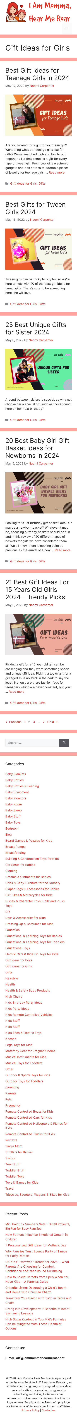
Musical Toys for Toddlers (23, 1063)
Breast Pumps (15, 846)
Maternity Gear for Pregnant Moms (30, 1051)
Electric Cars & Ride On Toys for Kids (31, 954)
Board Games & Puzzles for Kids (28, 840)
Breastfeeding (15, 852)
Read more (57, 172)
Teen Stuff (12, 1164)
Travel (9, 1188)
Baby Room (13, 804)
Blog (8, 834)
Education (12, 930)
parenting (12, 1087)
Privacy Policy (30, 1410)
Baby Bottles (14, 780)
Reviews (11, 1140)
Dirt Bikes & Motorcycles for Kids (28, 895)
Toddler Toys (14, 1176)
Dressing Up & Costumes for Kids (29, 924)
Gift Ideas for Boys (18, 960)
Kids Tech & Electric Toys (23, 1033)
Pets (8, 1099)
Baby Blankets (15, 774)
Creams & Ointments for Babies (28, 877)
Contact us (48, 1410)
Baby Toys (12, 822)
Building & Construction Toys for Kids (32, 859)
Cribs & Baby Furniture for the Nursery (32, 883)
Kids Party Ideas (17, 1008)
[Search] (64, 743)
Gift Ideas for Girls (23, 183)
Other (9, 1069)
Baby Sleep (13, 810)
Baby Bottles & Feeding (22, 786)
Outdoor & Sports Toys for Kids (27, 1075)
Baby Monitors (15, 798)
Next (52, 722)
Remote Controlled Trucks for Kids (30, 1134)
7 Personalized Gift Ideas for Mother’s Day (35, 1245)
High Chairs (13, 996)
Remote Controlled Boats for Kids (29, 1111)
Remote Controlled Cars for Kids (28, 1117)
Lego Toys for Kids (18, 1045)
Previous (13, 722)
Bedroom (11, 828)
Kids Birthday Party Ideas (23, 1002)
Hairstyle (11, 978)
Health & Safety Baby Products (27, 990)
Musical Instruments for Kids (25, 1057)
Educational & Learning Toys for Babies (33, 936)
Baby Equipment (17, 792)
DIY (7, 912)
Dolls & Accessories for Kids (25, 918)
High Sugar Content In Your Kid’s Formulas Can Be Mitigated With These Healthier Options (35, 1324)
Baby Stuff (13, 816)
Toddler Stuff (14, 1170)
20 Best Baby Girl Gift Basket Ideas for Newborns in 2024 (37, 448)
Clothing (11, 871)
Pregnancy (13, 1105)
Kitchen (10, 1039)
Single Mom (13, 1146)
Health (10, 984)
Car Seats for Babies (20, 865)
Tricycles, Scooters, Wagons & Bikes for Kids (37, 1194)
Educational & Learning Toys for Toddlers (35, 942)
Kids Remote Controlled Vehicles (28, 1014)
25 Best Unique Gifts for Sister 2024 (35, 328)
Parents (10, 1093)
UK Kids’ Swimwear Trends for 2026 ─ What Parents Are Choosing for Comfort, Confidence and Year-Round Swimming (37, 1266)
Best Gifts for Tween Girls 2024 (35, 208)
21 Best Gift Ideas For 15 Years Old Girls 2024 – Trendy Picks (37, 589)
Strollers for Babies (19, 1152)
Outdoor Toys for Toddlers (24, 1081)
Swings (10, 1158)
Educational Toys (17, 948)
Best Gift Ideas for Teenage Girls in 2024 (37, 74)
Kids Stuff (12, 1020)
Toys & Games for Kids (21, 1182)
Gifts (41, 183)
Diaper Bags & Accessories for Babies (32, 889)
